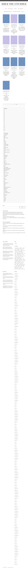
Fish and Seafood (6, 155)
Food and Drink (12, 45)
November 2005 (16, 551)
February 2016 (16, 353)
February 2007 (16, 527)
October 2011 (16, 437)
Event (4, 153)
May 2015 (16, 368)
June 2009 (16, 482)
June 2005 (16, 559)
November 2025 (16, 276)
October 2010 (16, 456)
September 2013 (16, 400)
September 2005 (16, 554)
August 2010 (16, 459)
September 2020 (16, 323)
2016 (4, 118)
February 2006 (16, 546)
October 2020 (16, 321)
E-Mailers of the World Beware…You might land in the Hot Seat (6, 30)
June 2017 (16, 334)
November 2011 (16, 435)
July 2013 (16, 403)
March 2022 (16, 302)
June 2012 (16, 424)
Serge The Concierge (14, 3)
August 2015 (16, 363)
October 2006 (16, 533)
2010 (4, 125)
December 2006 (16, 530)
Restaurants (15, 45)
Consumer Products (15, 24)
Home (6, 8)
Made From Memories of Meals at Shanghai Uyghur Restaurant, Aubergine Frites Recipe (13, 212)
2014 (4, 120)
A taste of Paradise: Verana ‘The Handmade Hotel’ (14, 31)
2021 (4, 114)
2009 (4, 126)
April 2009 (16, 485)
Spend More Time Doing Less (7, 187)
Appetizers (5, 135)
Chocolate (5, 142)
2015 (4, 119)
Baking (4, 136)
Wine (4, 201)
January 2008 (16, 509)
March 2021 (16, 313)
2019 (4, 116)
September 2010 (16, 458)
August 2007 (16, 517)
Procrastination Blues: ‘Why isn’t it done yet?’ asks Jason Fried (22, 28)
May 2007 (16, 522)
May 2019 (16, 329)
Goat (4, 159)
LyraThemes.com (11, 567)
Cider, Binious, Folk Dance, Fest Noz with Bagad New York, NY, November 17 (8, 259)
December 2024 (16, 292)
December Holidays (6, 147)
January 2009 (16, 490)
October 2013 (16, 398)
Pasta (21, 260)
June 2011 (16, 443)
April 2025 (16, 286)
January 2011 (16, 451)
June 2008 (16, 501)
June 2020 (16, 324)
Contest (5, 146)
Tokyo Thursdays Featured (7, 192)
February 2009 (16, 488)
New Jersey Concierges (16, 11)
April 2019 (16, 331)
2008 (4, 127)
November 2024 (16, 294)
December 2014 (16, 376)
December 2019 (16, 326)
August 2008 (16, 498)
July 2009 (16, 480)
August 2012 (16, 421)
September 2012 (16, 419)
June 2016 (16, 347)
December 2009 (16, 472)
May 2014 (16, 387)
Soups (17, 264)
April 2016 (16, 350)
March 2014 (16, 390)
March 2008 (16, 506)
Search (4, 205)
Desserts (5, 148)
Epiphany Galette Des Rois (20, 253)
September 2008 (16, 496)
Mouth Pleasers (5, 170)
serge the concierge (5, 225)
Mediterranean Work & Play (8, 11)
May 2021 (16, 310)
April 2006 (16, 543)
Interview (5, 165)
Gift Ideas (5, 157)
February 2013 (16, 411)
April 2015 (16, 369)
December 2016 (16, 339)
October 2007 (16, 514)
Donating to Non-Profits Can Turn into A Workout (8, 216)
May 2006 (16, 541)
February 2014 (16, 392)
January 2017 (16, 337)
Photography (5, 176)
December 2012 (16, 414)
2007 (4, 128)
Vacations (6, 68)
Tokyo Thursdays (20, 8)
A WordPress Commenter (6, 223)
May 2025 (16, 284)
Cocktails (5, 143)
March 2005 (16, 564)
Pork (4, 177)
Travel (12, 46)
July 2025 (16, 281)
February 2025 (16, 289)
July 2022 (16, 297)
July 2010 (16, 461)
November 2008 (16, 493)
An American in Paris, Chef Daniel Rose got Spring (22, 73)
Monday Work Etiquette (6, 169)
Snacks (15, 264)
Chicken (15, 249)
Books (11, 24)
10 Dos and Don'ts (6, 134)
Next (16, 104)
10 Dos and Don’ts (10, 8)
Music (23, 45)
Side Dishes (21, 263)
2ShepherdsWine (5, 230)
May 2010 (16, 464)
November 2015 (16, 358)
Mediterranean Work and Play (7, 168)
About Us (22, 11)
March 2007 (16, 525)
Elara (3, 567)
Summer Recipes (6, 188)
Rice (4, 180)
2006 (4, 129)
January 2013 (16, 413)
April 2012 (16, 427)
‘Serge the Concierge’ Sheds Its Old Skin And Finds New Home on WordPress (8, 244)
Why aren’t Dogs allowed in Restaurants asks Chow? (14, 52)
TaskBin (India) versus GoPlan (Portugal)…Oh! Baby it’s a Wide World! (22, 52)
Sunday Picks (5, 189)
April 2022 (16, 300)
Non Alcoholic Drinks (17, 260)
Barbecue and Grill (6, 137)
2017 (4, 117)
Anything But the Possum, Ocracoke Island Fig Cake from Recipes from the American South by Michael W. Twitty (8, 281)
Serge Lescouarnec (6, 26)
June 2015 (16, 366)
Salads (4, 181)
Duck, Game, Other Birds (20, 252)
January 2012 (16, 432)
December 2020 (16, 318)
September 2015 (16, 361)
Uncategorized (20, 24)
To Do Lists (23, 46)
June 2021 (16, 308)
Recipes (15, 8)
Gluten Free (5, 158)
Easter (15, 253)
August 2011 (16, 440)
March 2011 (16, 448)
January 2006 (16, 548)
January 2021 (16, 316)
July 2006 (16, 538)
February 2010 (16, 469)
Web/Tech (5, 25)
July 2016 (16, 345)
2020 (4, 115)
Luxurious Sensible (6, 167)
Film (4, 154)
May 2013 (16, 406)
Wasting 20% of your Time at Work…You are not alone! (6, 51)
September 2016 (16, 342)
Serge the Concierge (15, 25)
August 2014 (16, 382)
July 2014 (16, 384)
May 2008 (16, 503)
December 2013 (16, 395)
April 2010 (16, 466)
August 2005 (16, 556)
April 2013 (16, 408)
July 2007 (16, 519)
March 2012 (16, 429)
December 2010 (16, 453)
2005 (4, 130)
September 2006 (16, 535)
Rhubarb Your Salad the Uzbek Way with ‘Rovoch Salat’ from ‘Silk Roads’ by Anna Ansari (13, 213)
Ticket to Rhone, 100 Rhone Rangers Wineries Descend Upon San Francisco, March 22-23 (8, 252)
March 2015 (16, 371)
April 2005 (16, 562)
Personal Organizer (5, 24)
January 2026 (16, 273)
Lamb (4, 166)
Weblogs (14, 46)
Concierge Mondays (6, 144)
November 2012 (16, 416)
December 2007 (16, 511)
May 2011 (16, 445)
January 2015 (16, 374)
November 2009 (16, 474)
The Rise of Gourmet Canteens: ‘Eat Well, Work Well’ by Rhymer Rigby (14, 75)
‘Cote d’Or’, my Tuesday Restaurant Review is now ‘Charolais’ (6, 98)
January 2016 (16, 355)
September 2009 (16, 477)
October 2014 (16, 379)
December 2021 (16, 305)
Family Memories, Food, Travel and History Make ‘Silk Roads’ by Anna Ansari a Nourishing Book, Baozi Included (8, 287)
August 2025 (16, 279)
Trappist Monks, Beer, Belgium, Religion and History (6, 73)
